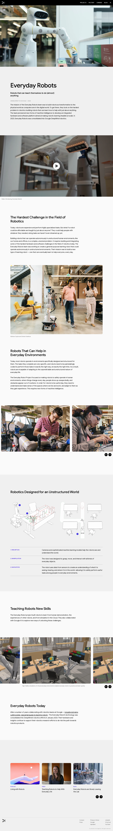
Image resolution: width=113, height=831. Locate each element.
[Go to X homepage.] (3, 2)
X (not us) (108, 822)
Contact (81, 820)
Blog (106, 2)
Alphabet (92, 824)
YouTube (107, 824)
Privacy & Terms (94, 820)
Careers (99, 2)
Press (81, 822)
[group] (25, 776)
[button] (106, 454)
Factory (91, 2)
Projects (83, 2)
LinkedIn (107, 820)
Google (92, 822)
